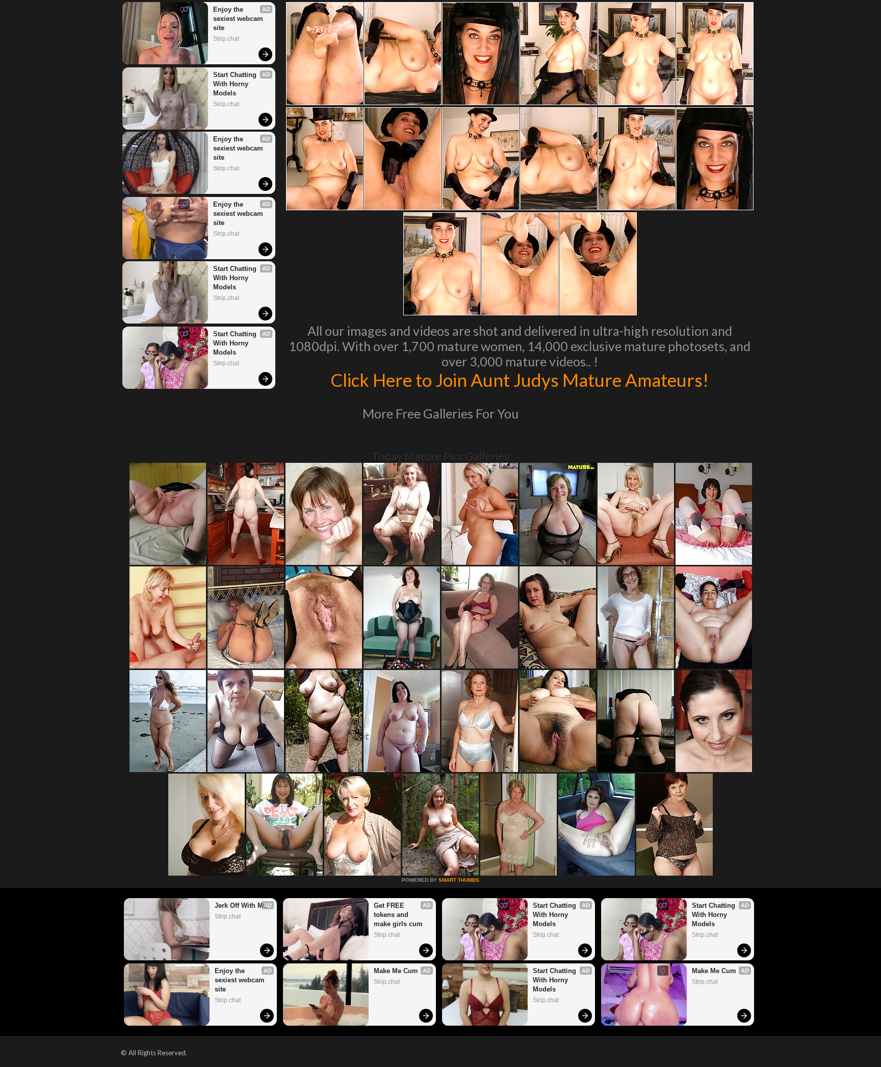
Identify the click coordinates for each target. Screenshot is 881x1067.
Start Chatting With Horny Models (235, 84)
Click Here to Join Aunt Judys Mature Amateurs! (519, 379)
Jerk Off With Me (241, 905)
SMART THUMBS (458, 880)
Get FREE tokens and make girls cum (398, 915)
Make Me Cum (396, 971)
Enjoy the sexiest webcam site (239, 19)
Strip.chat (226, 38)
